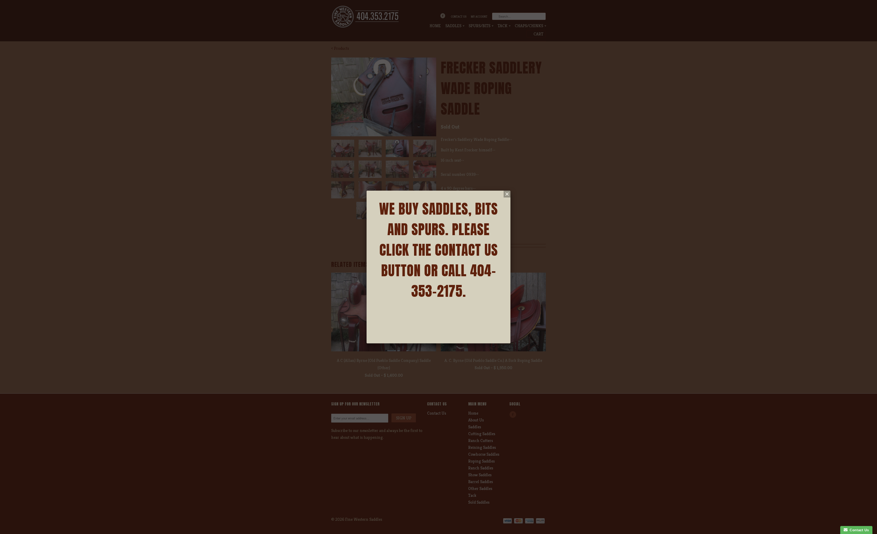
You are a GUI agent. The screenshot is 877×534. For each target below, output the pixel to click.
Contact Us (858, 530)
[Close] (507, 194)
